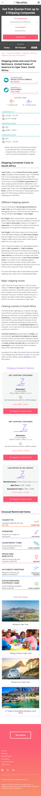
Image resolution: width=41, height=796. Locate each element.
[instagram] (13, 770)
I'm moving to (20, 27)
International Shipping (13, 53)
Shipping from (21, 78)
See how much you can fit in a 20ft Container (20, 398)
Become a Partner (6, 756)
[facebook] (2, 770)
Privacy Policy (5, 759)
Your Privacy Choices (7, 762)
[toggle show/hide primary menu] (39, 2)
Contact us (4, 753)
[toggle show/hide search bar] (2, 2)
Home (3, 53)
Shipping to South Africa (29, 53)
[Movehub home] (20, 2)
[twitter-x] (8, 770)
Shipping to (16, 88)
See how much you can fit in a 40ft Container (20, 445)
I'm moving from (20, 18)
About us (4, 751)
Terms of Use (5, 764)
